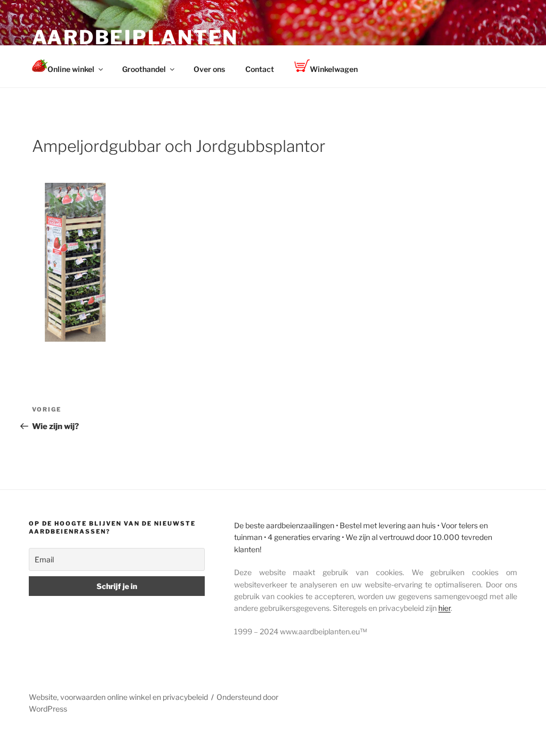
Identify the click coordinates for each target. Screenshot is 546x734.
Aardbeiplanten (135, 37)
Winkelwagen (334, 69)
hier (444, 607)
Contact (259, 69)
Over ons (209, 69)
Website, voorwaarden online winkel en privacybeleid (118, 696)
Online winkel (70, 69)
